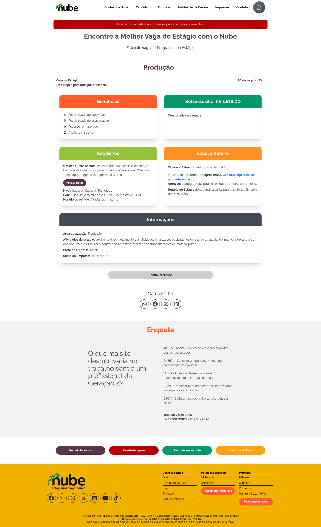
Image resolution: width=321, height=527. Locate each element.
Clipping (244, 482)
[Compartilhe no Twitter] (166, 304)
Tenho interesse (160, 275)
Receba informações (256, 501)
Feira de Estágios (173, 499)
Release (244, 477)
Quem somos (171, 477)
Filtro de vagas (140, 47)
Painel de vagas (80, 450)
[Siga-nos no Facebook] (51, 498)
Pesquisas (245, 488)
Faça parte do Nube (175, 482)
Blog (165, 488)
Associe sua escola (187, 450)
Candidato (143, 7)
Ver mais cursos (74, 183)
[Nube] (78, 7)
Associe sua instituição (218, 490)
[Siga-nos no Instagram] (62, 498)
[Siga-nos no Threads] (72, 498)
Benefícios (207, 482)
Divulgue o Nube (240, 450)
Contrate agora (134, 450)
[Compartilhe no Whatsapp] (144, 304)
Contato (242, 7)
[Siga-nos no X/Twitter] (83, 498)
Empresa (164, 7)
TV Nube (168, 493)
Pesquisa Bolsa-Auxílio (252, 493)
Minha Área (208, 477)
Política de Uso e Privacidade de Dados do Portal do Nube (209, 516)
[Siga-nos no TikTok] (116, 498)
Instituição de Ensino (193, 7)
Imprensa (222, 7)
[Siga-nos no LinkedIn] (94, 498)
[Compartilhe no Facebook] (155, 304)
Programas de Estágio (175, 47)
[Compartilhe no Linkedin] (176, 304)
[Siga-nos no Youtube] (105, 498)
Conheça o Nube (116, 7)
